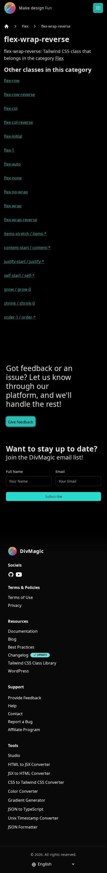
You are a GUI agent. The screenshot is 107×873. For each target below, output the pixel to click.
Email (60, 471)
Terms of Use (20, 597)
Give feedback (20, 422)
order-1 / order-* (20, 317)
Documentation (23, 631)
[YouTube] (18, 574)
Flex (25, 26)
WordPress (18, 671)
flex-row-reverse (19, 94)
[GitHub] (11, 575)
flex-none (13, 178)
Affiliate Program (24, 729)
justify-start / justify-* (24, 261)
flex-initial (13, 136)
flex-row (11, 80)
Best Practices (21, 647)
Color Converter (23, 791)
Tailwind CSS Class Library (32, 663)
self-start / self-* (19, 275)
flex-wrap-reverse (55, 26)
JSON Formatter (23, 827)
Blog (12, 639)
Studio (14, 755)
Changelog (18, 655)
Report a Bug (20, 721)
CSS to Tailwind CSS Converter (36, 782)
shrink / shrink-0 (19, 303)
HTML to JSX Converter (29, 764)
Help (12, 705)
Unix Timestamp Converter (33, 818)
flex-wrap (13, 205)
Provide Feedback (24, 698)
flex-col (10, 108)
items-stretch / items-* (25, 233)
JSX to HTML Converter (29, 773)
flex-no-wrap (16, 192)
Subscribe (53, 496)
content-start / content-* (27, 247)
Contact (15, 713)
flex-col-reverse (18, 122)
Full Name (14, 471)
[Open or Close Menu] (98, 8)
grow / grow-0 (17, 289)
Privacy (14, 605)
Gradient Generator (26, 800)
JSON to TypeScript (25, 809)
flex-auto (12, 164)
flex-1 (9, 150)
